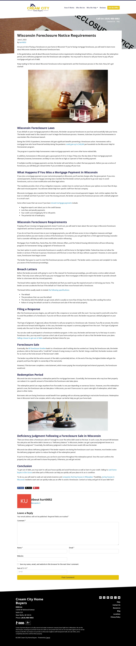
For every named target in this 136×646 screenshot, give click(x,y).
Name (20, 548)
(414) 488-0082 (112, 18)
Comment (21, 520)
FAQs (118, 602)
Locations (116, 614)
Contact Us (111, 21)
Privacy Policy (115, 617)
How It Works (69, 7)
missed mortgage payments (61, 203)
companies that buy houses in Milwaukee (77, 477)
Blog (118, 611)
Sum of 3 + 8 (22, 568)
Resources (116, 608)
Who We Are (80, 7)
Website (20, 556)
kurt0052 (23, 42)
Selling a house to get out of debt (29, 338)
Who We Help (91, 7)
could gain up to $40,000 (75, 144)
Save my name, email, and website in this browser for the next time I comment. (49, 564)
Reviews (103, 7)
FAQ (118, 21)
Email (71, 548)
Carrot (48, 638)
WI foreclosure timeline (37, 348)
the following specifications (59, 290)
